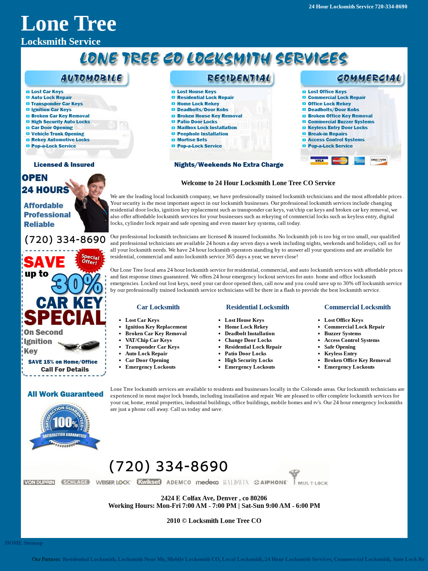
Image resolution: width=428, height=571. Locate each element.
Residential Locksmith (82, 559)
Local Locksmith (235, 559)
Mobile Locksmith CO (186, 559)
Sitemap (33, 543)
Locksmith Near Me (134, 559)
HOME (13, 543)
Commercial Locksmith (355, 559)
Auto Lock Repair (407, 559)
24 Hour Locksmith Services (291, 559)
